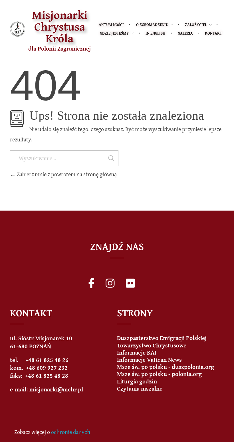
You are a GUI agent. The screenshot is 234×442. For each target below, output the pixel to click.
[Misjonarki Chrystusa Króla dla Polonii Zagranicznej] (17, 29)
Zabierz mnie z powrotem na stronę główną (66, 174)
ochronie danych (70, 432)
